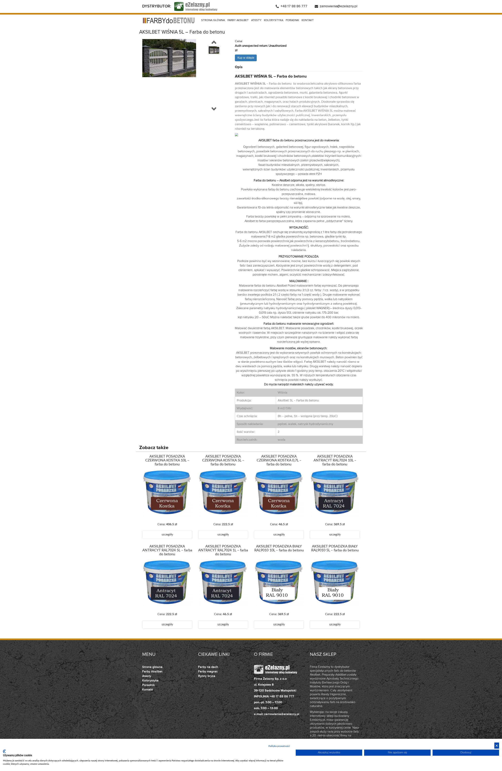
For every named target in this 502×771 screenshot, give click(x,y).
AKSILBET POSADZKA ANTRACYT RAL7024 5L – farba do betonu (167, 550)
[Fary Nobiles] (168, 20)
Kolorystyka (273, 20)
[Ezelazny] (195, 6)
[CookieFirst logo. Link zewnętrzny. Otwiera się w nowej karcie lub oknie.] (4, 751)
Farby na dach (208, 667)
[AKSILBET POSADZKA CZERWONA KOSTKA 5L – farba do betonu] (223, 493)
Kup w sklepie (245, 58)
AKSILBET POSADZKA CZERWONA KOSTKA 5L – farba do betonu (223, 460)
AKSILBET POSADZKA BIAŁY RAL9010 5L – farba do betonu (335, 548)
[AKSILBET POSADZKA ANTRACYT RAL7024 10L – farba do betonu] (335, 493)
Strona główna (213, 20)
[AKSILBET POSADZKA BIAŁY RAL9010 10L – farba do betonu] (279, 583)
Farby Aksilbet (238, 20)
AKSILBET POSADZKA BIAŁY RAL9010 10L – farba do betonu (279, 548)
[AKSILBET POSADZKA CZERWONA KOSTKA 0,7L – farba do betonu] (279, 493)
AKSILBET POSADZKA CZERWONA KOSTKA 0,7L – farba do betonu (279, 460)
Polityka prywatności (279, 746)
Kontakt (308, 20)
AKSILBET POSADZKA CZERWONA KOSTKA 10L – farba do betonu (167, 460)
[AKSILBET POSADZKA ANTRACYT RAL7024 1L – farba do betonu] (223, 583)
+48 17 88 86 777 (294, 6)
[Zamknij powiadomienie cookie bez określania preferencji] (496, 746)
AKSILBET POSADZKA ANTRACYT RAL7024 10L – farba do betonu (335, 460)
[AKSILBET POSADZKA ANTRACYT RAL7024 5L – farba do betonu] (167, 583)
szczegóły (167, 534)
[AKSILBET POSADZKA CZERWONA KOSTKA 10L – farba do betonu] (167, 493)
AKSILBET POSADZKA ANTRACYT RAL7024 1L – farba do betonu (223, 550)
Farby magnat (207, 671)
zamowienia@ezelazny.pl (338, 6)
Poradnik (292, 20)
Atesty (256, 20)
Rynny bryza (206, 676)
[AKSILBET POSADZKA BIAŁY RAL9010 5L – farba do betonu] (335, 583)
